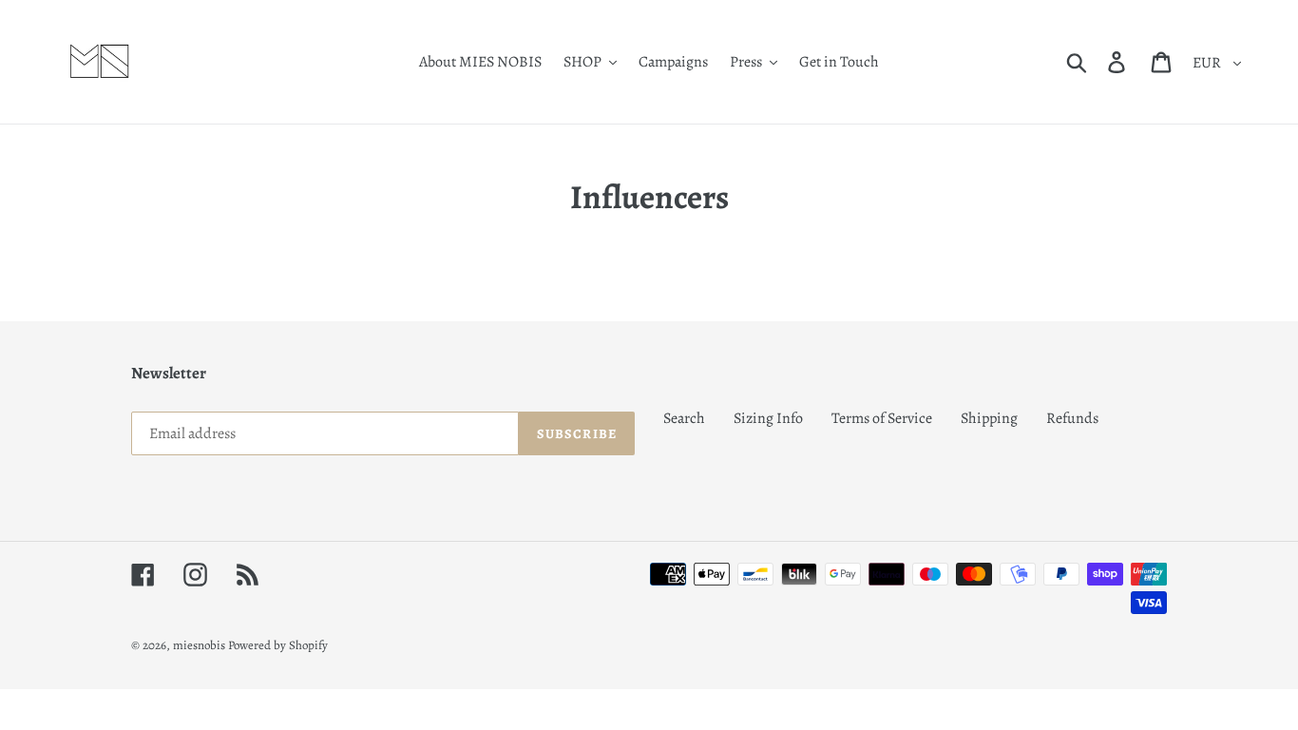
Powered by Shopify (278, 645)
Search (684, 418)
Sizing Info (768, 418)
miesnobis (199, 645)
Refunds (1072, 418)
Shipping (989, 418)
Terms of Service (881, 418)
